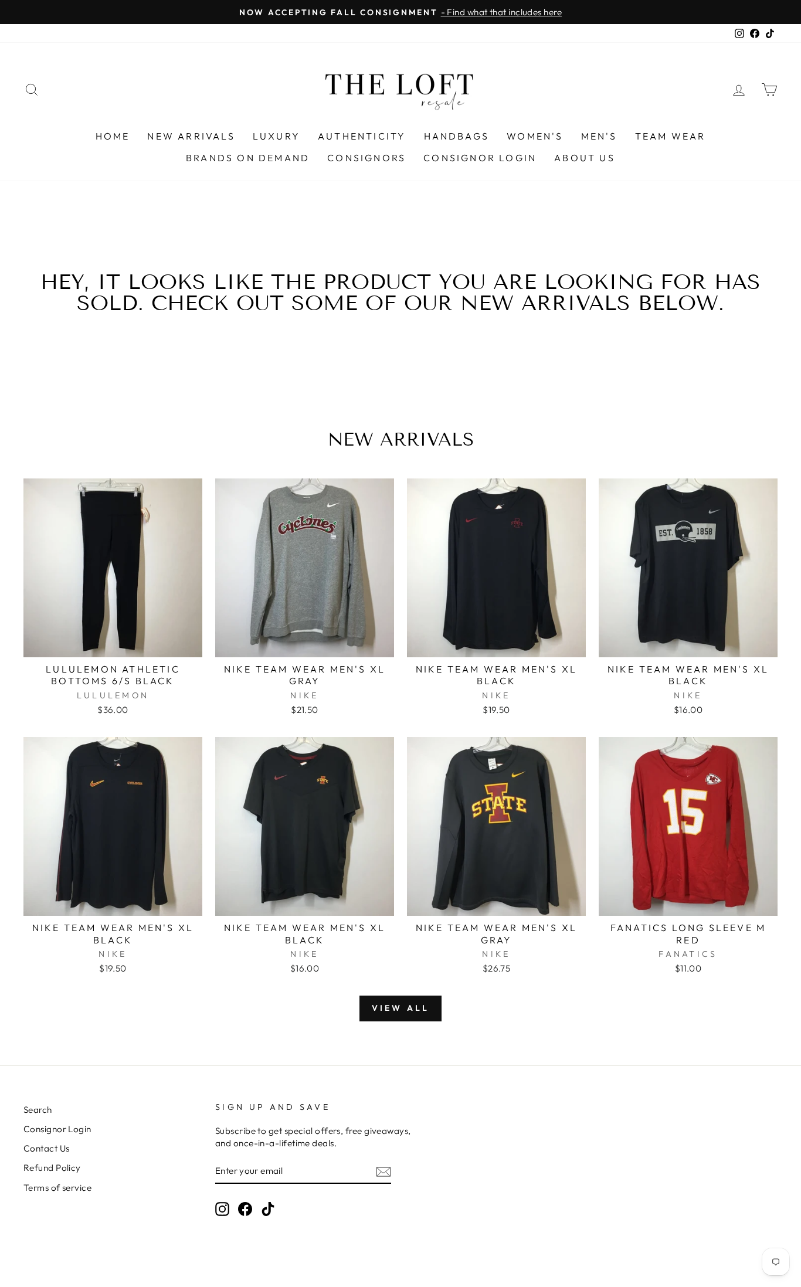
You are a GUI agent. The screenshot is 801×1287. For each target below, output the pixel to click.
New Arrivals (191, 136)
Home (113, 136)
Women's (535, 136)
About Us (584, 158)
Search (37, 1109)
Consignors (366, 158)
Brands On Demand (248, 158)
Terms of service (57, 1187)
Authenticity (362, 136)
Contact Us (46, 1148)
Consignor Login (480, 158)
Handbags (457, 136)
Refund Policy (52, 1167)
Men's (599, 136)
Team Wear (670, 136)
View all (401, 1008)
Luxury (276, 136)
